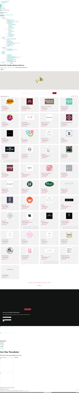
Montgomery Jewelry (5, 189)
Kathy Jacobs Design (25, 390)
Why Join (10, 30)
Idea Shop (62, 138)
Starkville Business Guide (11, 19)
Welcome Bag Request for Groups (12, 49)
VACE (42, 255)
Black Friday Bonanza (10, 58)
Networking (11, 25)
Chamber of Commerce (4, 18)
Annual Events (9, 44)
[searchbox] (6, 62)
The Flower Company (5, 239)
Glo (21, 138)
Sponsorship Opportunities (11, 43)
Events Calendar (35, 282)
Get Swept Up (9, 55)
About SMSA (9, 40)
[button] (40, 80)
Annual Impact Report (10, 22)
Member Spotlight (10, 36)
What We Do (11, 29)
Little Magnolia (43, 154)
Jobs (1, 5)
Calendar (2, 4)
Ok (44, 392)
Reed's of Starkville (44, 189)
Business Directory (30, 282)
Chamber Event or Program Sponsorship (13, 21)
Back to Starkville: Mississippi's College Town (6, 14)
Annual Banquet (9, 54)
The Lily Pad (23, 239)
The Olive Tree (43, 239)
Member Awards (11, 27)
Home (1, 67)
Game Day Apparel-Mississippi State (66, 122)
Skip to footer (4, 2)
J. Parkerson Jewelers (5, 154)
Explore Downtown (10, 45)
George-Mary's (4, 138)
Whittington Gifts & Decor (65, 255)
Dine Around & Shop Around (11, 59)
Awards (10, 32)
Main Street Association (3, 37)
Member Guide (9, 23)
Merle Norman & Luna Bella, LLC (46, 173)
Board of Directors (12, 31)
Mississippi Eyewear (64, 173)
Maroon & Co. (4, 173)
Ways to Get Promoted (12, 24)
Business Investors (11, 35)
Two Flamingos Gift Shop (25, 255)
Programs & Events (3, 53)
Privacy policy (49, 392)
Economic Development (4, 51)
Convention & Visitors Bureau (4, 47)
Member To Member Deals (44, 282)
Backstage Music (4, 106)
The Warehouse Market (64, 239)
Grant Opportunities (10, 42)
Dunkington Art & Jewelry (45, 122)
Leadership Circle (11, 34)
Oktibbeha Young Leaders (11, 56)
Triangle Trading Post (5, 255)
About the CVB (9, 48)
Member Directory (10, 20)
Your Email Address (3, 357)
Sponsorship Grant (10, 50)
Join (1, 7)
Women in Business (10, 60)
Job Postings (49, 282)
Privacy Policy (2, 348)
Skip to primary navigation (6, 1)
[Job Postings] (2, 161)
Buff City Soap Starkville (64, 106)
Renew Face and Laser (64, 189)
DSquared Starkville (24, 122)
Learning (10, 26)
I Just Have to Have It (44, 138)
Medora (22, 173)
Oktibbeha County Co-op (25, 189)
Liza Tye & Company (64, 154)
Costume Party (4, 122)
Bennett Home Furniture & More (46, 106)
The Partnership (5, 67)
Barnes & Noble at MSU (25, 106)
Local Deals (2, 6)
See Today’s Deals (27, 309)
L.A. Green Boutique (24, 154)
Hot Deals (39, 282)
